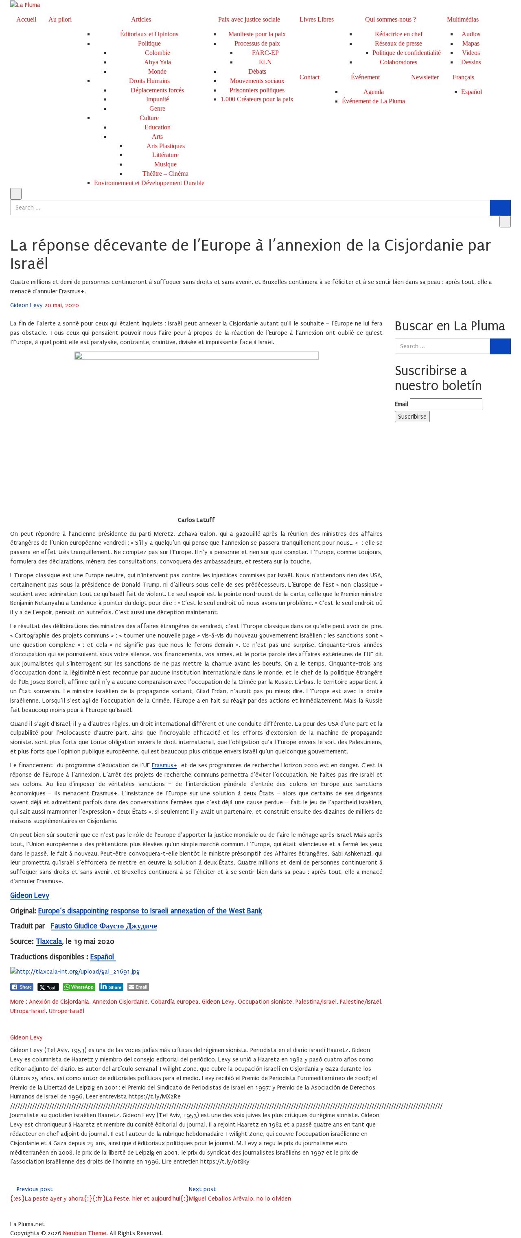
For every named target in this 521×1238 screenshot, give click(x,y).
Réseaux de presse (398, 43)
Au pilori (60, 19)
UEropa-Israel (28, 1011)
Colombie (157, 52)
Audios (471, 34)
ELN (265, 62)
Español (103, 957)
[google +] (33, 1020)
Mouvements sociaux (257, 80)
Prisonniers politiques (257, 90)
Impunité (157, 99)
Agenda (373, 91)
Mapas (470, 43)
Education (157, 127)
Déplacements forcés (157, 90)
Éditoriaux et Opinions (149, 34)
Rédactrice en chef (398, 34)
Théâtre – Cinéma (165, 173)
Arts (157, 136)
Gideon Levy (27, 305)
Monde (157, 71)
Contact (310, 77)
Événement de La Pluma (373, 101)
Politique (149, 43)
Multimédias (463, 19)
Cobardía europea (175, 1001)
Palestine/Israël (360, 1001)
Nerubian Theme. (85, 1233)
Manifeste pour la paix (257, 34)
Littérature (165, 154)
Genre (157, 108)
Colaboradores (398, 62)
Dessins (471, 62)
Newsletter (425, 77)
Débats (257, 71)
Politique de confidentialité (406, 52)
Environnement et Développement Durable (149, 182)
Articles (141, 19)
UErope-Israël (66, 1011)
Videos (471, 52)
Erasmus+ (164, 765)
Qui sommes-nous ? (390, 19)
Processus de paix (257, 43)
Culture (149, 117)
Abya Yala (157, 62)
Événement (365, 77)
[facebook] (12, 1020)
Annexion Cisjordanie (120, 1001)
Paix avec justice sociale (249, 19)
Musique (165, 164)
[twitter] (23, 1020)
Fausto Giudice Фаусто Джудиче (104, 926)
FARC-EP (265, 52)
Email (401, 404)
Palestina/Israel (316, 1001)
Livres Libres (317, 19)
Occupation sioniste (265, 1001)
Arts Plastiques (166, 145)
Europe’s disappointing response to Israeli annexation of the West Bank (150, 911)
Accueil (26, 19)
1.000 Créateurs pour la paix (257, 99)
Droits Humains (149, 80)
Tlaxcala (49, 941)
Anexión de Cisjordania (59, 1001)
